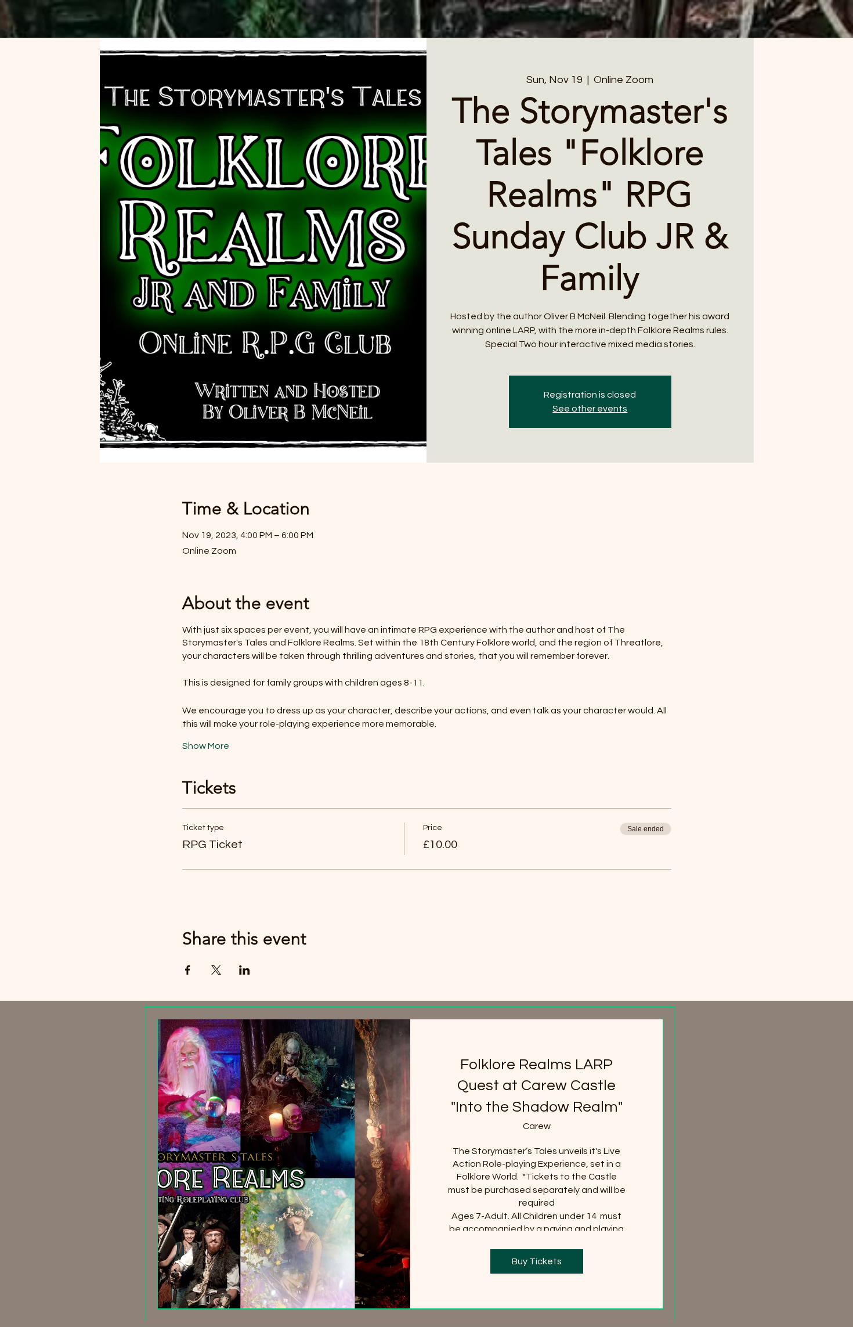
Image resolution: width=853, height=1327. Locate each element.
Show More (205, 746)
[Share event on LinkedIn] (244, 970)
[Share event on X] (216, 970)
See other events (589, 408)
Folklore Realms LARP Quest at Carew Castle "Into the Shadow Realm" (537, 1086)
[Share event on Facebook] (187, 970)
